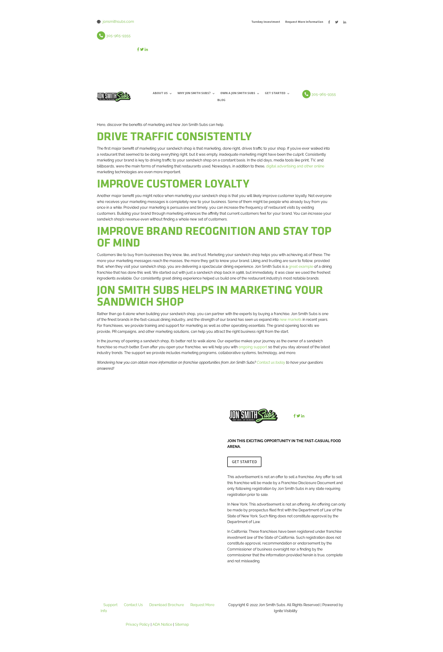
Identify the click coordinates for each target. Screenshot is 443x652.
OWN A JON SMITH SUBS (237, 93)
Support (110, 605)
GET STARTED (275, 93)
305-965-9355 (118, 35)
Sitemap (182, 624)
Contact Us (133, 605)
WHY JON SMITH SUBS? (194, 93)
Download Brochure (166, 605)
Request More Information (304, 22)
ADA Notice (162, 624)
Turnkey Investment (265, 22)
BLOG (221, 100)
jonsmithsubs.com (118, 21)
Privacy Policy (138, 624)
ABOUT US (160, 93)
